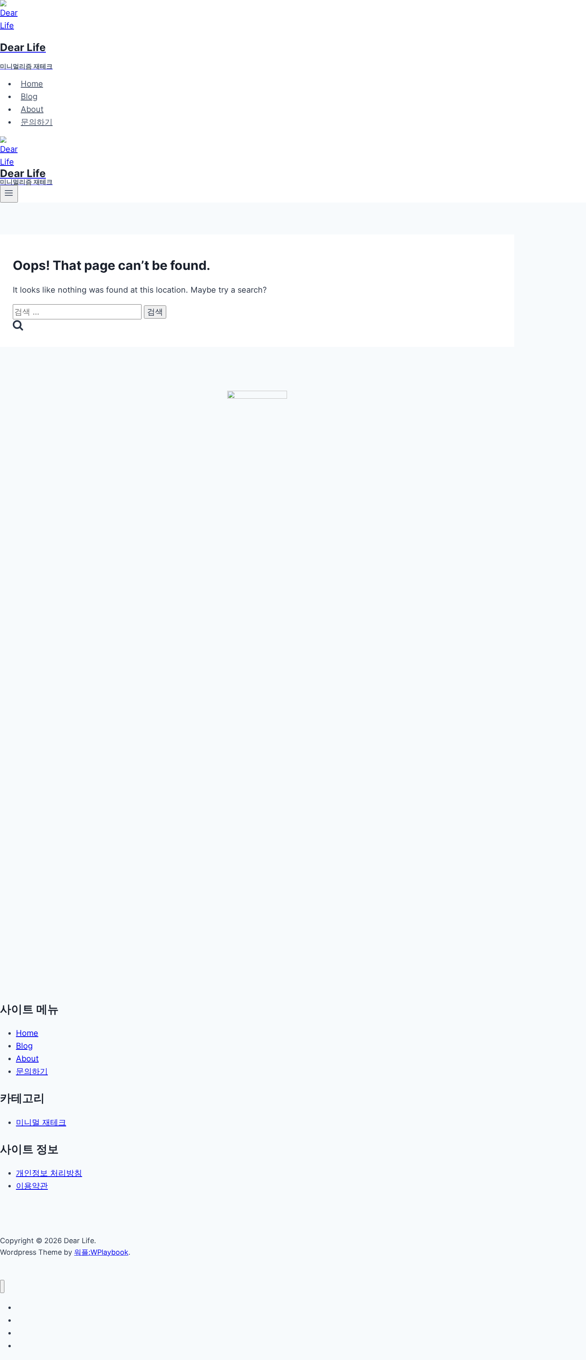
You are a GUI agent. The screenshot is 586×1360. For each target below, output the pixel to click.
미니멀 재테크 (41, 1122)
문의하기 (37, 122)
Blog (29, 96)
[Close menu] (2, 1286)
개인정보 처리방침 (49, 1173)
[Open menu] (9, 194)
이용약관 (32, 1186)
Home (32, 84)
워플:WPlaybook (101, 1252)
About (32, 109)
